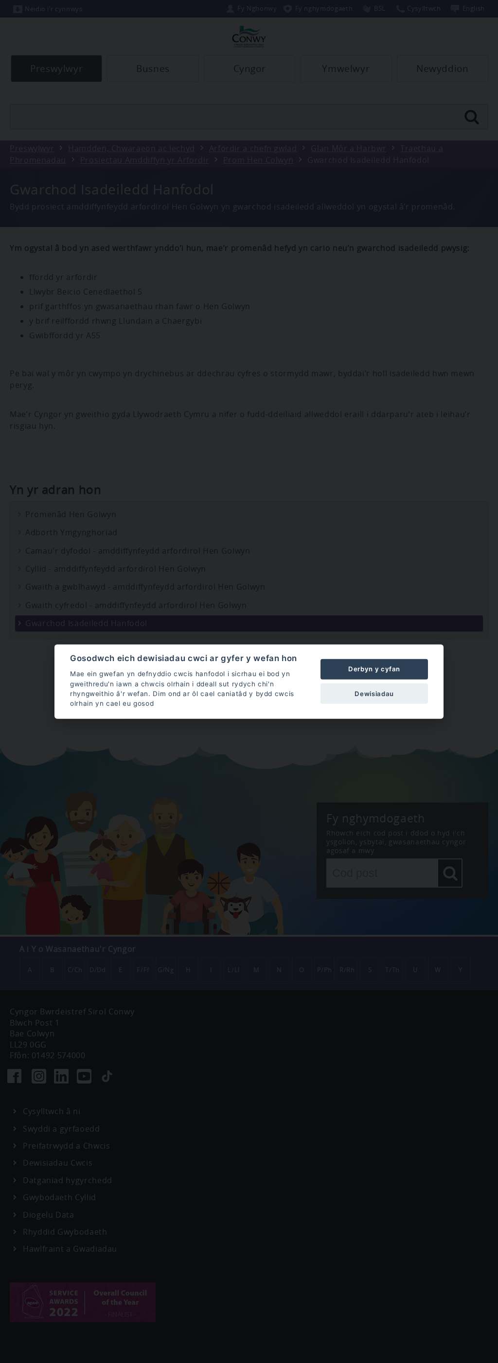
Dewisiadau (374, 693)
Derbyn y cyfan (374, 669)
